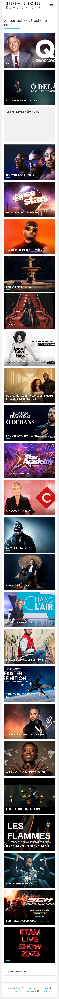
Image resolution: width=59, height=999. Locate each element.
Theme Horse (12, 991)
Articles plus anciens (16, 971)
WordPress (47, 991)
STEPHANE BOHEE (31, 988)
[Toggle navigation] (51, 6)
